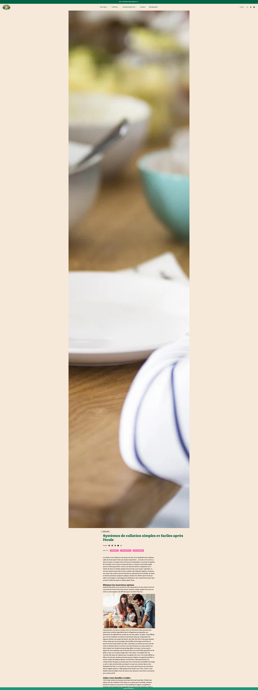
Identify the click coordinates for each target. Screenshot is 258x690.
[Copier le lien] (121, 545)
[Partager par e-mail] (118, 545)
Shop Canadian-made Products (128, 1)
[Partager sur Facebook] (109, 545)
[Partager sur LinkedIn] (112, 545)
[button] (247, 7)
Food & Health (125, 550)
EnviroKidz (114, 550)
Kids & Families (138, 550)
